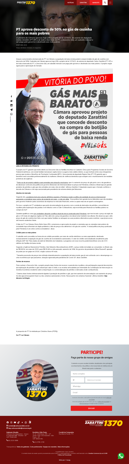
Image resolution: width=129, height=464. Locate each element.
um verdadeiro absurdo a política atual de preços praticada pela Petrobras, (60, 214)
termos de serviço (84, 403)
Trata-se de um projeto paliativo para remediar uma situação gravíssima (42, 182)
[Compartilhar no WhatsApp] (11, 114)
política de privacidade (103, 401)
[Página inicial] (26, 3)
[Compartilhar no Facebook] (11, 96)
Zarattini (83, 2)
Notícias (71, 2)
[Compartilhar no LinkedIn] (11, 105)
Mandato (96, 2)
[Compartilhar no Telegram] (11, 109)
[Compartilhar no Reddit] (11, 100)
